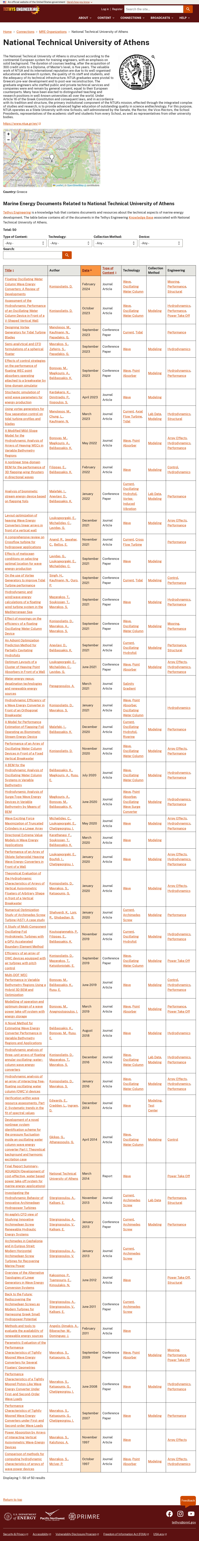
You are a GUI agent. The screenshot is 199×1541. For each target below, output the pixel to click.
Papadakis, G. (59, 337)
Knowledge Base (141, 217)
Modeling (155, 311)
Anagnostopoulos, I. (63, 1011)
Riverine (129, 737)
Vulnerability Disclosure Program (76, 1534)
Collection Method (107, 237)
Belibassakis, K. (60, 378)
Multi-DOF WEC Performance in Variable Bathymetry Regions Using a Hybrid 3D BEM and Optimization (25, 985)
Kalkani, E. (57, 1203)
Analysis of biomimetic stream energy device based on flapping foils (25, 496)
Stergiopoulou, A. (62, 1198)
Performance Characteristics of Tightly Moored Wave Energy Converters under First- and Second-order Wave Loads (24, 1416)
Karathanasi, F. (60, 835)
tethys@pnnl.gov (184, 1522)
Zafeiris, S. (57, 349)
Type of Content (15, 237)
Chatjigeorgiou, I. (61, 828)
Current (128, 332)
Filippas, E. (57, 467)
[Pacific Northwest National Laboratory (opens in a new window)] (51, 1517)
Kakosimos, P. (59, 1275)
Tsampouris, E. (60, 1280)
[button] (137, 72)
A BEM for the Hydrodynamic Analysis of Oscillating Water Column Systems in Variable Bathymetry (24, 775)
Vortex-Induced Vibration (129, 503)
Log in (105, 9)
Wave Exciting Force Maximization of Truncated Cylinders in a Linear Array (24, 823)
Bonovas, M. (58, 368)
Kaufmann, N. (59, 332)
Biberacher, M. (59, 1331)
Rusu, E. (55, 990)
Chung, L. (56, 416)
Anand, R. (56, 539)
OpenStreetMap (75, 185)
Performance (177, 286)
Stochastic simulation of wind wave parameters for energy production (24, 397)
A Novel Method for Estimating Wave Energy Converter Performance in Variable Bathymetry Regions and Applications (23, 1033)
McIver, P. (56, 1464)
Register (117, 9)
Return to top (12, 1500)
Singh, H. (56, 575)
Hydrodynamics (179, 306)
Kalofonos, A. (58, 1442)
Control (173, 467)
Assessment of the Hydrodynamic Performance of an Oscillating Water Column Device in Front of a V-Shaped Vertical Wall (25, 310)
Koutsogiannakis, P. (63, 932)
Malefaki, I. (57, 491)
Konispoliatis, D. (60, 286)
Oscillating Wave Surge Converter (131, 807)
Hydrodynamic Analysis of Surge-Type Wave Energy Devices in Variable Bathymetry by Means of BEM (24, 801)
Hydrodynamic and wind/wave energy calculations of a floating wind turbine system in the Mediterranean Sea (24, 602)
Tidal (139, 332)
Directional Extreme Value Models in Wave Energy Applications (24, 840)
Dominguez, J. (59, 1336)
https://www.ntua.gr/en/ (20, 124)
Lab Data (154, 414)
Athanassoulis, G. (61, 1142)
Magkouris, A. (59, 373)
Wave (127, 282)
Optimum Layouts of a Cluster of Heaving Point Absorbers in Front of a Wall (25, 667)
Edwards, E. (58, 1100)
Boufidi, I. (56, 859)
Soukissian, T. (59, 602)
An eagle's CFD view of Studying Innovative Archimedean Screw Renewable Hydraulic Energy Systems (21, 1224)
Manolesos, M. (59, 327)
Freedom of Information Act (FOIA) (124, 1534)
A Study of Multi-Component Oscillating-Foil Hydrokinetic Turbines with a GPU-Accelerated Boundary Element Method (25, 936)
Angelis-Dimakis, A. (63, 1326)
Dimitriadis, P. (59, 397)
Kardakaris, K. (59, 392)
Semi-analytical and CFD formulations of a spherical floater (24, 349)
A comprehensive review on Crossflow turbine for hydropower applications (24, 542)
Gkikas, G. (56, 1137)
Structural (175, 291)
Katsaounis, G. (59, 893)
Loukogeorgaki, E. (62, 518)
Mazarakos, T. (59, 597)
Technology (56, 237)
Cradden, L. (57, 1105)
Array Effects (177, 438)
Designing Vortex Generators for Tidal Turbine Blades (25, 332)
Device (144, 237)
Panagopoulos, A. (61, 686)
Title (8, 270)
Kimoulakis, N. (59, 1285)
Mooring (173, 282)
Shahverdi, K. (59, 912)
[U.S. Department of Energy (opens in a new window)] (20, 1517)
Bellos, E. (60, 544)
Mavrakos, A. (58, 626)
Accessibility (40, 1534)
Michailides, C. (60, 523)
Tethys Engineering (17, 212)
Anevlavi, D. (57, 496)
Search (8, 249)
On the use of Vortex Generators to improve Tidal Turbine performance (25, 580)
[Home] (21, 10)
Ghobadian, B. (64, 917)
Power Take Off (179, 316)
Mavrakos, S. (58, 344)
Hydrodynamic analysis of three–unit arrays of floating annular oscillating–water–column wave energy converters (25, 1060)
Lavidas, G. (57, 528)
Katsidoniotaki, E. (61, 966)
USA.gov (158, 1534)
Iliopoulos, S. (58, 402)
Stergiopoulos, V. (61, 1224)
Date (87, 270)
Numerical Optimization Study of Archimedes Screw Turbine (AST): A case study (25, 915)
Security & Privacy (14, 1534)
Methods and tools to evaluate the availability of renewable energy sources (24, 1331)
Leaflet (59, 185)
